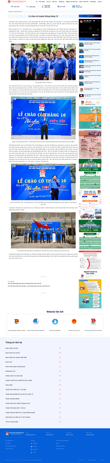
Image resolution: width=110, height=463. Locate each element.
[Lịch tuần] (61, 6)
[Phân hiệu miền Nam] (46, 6)
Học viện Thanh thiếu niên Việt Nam (93, 330)
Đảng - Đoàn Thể (83, 1)
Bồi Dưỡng (93, 1)
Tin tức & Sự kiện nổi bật (11, 446)
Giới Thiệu (42, 1)
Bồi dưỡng (8, 443)
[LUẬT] (90, 114)
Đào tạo (57, 443)
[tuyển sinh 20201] (90, 204)
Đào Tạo (54, 1)
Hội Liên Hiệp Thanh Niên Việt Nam (35, 330)
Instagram (35, 449)
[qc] (90, 289)
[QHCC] (90, 144)
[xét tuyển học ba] (90, 173)
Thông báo (61, 1)
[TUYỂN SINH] (30, 6)
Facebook (35, 443)
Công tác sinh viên (60, 448)
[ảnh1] (90, 234)
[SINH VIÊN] (15, 6)
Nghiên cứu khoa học (72, 1)
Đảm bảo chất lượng (60, 446)
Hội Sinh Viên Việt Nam (55, 330)
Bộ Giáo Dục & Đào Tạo (74, 330)
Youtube (35, 446)
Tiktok (34, 452)
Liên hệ (100, 1)
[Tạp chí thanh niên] (77, 6)
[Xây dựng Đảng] (90, 260)
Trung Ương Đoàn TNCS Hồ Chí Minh (16, 330)
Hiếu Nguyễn (39, 460)
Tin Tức (48, 1)
